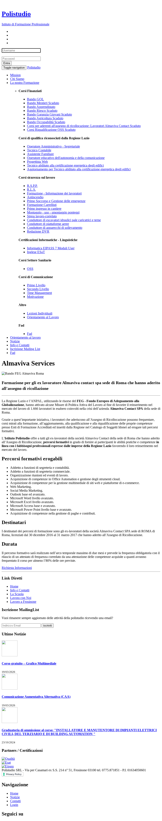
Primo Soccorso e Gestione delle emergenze (56, 201)
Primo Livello (36, 285)
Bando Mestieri (43, 103)
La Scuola (17, 594)
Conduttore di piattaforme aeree (48, 224)
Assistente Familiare (40, 154)
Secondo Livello (38, 289)
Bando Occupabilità (46, 122)
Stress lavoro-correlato (42, 216)
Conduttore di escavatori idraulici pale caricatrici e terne (64, 220)
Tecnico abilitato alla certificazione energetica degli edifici (65, 165)
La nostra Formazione (24, 82)
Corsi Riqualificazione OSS (51, 129)
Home (14, 586)
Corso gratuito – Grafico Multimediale (29, 663)
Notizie (15, 341)
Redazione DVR (38, 231)
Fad (29, 333)
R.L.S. (31, 189)
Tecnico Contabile (39, 150)
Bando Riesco (42, 110)
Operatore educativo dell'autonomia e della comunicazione (66, 158)
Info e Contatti (19, 345)
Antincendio (35, 197)
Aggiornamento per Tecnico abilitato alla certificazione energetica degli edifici (79, 169)
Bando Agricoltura (45, 118)
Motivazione (35, 296)
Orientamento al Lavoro (43, 317)
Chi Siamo (17, 79)
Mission (15, 75)
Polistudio (33, 67)
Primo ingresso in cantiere (44, 208)
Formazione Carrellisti (42, 205)
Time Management (39, 293)
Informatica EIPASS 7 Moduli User (50, 248)
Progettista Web (37, 161)
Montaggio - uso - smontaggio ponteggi (53, 212)
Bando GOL (35, 99)
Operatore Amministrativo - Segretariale (53, 146)
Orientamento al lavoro (25, 337)
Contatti (15, 801)
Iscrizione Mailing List (25, 349)
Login (14, 805)
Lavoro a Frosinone (23, 601)
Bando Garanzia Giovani (49, 114)
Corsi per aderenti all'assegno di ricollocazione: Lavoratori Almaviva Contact (84, 126)
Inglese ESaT (36, 252)
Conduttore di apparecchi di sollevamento (54, 227)
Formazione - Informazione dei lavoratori (54, 193)
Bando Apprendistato (41, 107)
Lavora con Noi (20, 598)
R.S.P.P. (32, 186)
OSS (30, 268)
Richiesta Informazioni (17, 568)
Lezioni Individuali (39, 313)
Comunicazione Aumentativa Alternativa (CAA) (36, 696)
